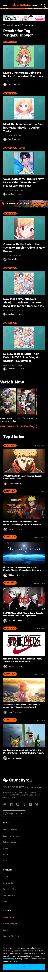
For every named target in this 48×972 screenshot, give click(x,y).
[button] (14, 813)
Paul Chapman (14, 84)
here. (14, 961)
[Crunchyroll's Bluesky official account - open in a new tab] (37, 804)
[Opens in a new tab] (24, 18)
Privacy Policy (8, 959)
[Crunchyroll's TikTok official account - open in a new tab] (30, 804)
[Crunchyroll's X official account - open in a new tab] (24, 804)
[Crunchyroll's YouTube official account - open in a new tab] (5, 804)
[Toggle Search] (43, 5)
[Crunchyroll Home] (17, 782)
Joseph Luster (14, 259)
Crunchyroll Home (11, 25)
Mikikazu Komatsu (16, 194)
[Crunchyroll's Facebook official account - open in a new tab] (11, 804)
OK (24, 967)
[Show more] (5, 5)
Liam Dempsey (15, 712)
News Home (27, 25)
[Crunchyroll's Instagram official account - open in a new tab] (17, 804)
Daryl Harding (14, 484)
